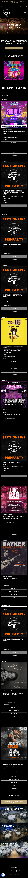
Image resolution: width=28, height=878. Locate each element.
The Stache (6, 358)
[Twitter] (21, 6)
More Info (14, 155)
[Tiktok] (19, 871)
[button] (25, 13)
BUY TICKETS (14, 142)
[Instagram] (23, 6)
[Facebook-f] (18, 6)
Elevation (5, 524)
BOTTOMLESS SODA (14, 146)
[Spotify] (26, 6)
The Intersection (7, 139)
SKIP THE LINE (14, 149)
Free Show (14, 205)
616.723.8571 (14, 867)
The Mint (5, 420)
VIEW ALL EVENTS (14, 795)
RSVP (14, 152)
